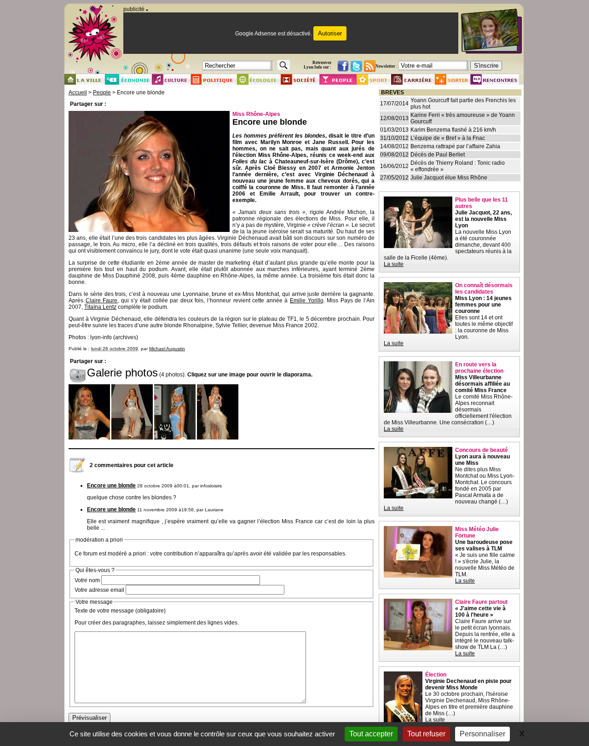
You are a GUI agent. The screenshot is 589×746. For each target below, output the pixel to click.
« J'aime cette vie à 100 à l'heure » (480, 611)
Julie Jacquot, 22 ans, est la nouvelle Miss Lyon (483, 219)
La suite (394, 264)
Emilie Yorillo (306, 300)
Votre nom (87, 580)
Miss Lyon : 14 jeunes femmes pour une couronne (483, 304)
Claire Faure (102, 300)
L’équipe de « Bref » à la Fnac (447, 138)
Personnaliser (482, 734)
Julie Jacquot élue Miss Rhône (448, 177)
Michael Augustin (167, 348)
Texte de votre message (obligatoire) (120, 610)
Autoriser (330, 33)
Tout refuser (426, 734)
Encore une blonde (111, 485)
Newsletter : (386, 66)
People (102, 92)
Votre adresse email (99, 590)
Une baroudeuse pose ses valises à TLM (484, 545)
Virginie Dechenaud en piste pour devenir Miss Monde (468, 684)
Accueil (78, 92)
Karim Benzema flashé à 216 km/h (453, 130)
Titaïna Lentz (100, 307)
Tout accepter (371, 734)
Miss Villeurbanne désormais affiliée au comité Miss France (482, 383)
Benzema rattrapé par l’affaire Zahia (455, 146)
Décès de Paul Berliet (437, 154)
